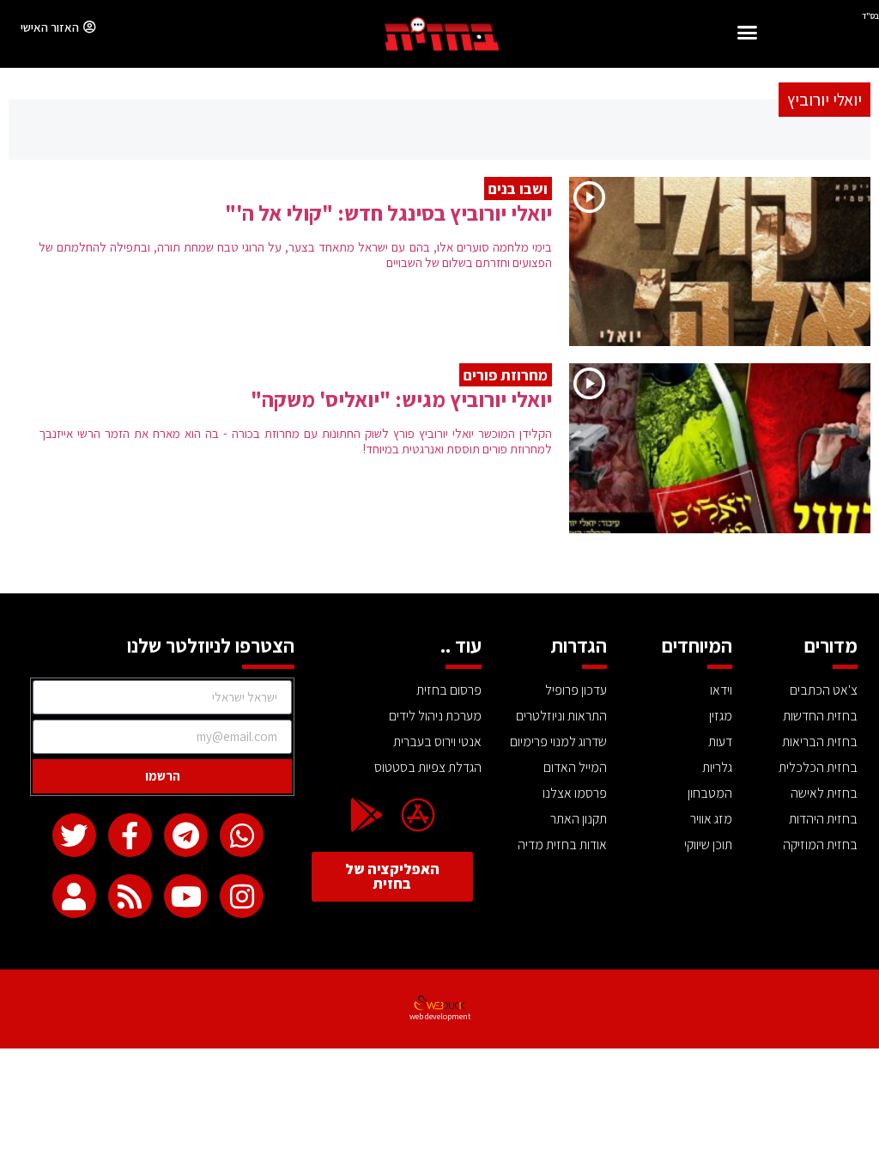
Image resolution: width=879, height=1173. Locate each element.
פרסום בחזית (449, 690)
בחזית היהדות (823, 819)
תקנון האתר (578, 819)
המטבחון (710, 793)
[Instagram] (242, 896)
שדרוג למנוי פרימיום (558, 741)
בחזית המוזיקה (820, 845)
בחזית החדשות (820, 716)
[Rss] (130, 896)
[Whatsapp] (242, 835)
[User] (74, 896)
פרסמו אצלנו (575, 793)
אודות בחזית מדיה (562, 845)
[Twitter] (74, 835)
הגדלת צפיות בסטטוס (428, 767)
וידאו (721, 690)
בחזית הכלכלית (818, 767)
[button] (747, 34)
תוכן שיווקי (708, 845)
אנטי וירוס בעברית (437, 741)
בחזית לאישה (824, 793)
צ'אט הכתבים (824, 690)
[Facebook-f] (130, 835)
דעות (720, 741)
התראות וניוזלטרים (561, 716)
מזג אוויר (711, 819)
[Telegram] (186, 835)
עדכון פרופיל (576, 690)
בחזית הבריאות (820, 741)
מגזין (720, 716)
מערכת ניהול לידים (435, 716)
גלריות (717, 767)
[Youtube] (186, 896)
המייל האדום (575, 767)
